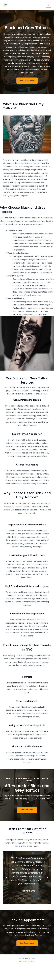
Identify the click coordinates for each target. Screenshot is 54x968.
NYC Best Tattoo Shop (27, 962)
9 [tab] (36, 899)
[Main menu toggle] (48, 5)
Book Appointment (27, 80)
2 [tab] (18, 899)
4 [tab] (23, 899)
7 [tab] (31, 899)
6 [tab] (28, 899)
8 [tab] (33, 899)
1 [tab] (15, 899)
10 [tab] (38, 899)
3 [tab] (20, 899)
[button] (27, 810)
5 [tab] (25, 899)
